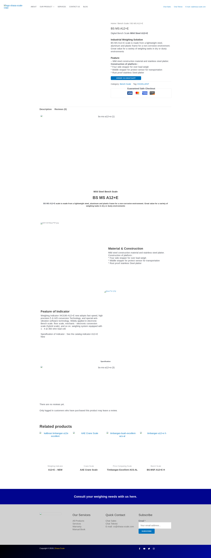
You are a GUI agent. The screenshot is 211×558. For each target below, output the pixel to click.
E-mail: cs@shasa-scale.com (196, 7)
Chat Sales (167, 7)
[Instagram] (154, 549)
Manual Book (79, 529)
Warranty (77, 526)
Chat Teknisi (178, 7)
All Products (78, 521)
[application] (53, 7)
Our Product (46, 7)
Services (62, 7)
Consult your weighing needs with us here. (105, 496)
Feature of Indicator (55, 311)
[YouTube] (144, 549)
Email (142, 521)
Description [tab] (46, 109)
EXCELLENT (143, 84)
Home (113, 23)
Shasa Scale (60, 548)
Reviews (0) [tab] (61, 109)
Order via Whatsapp (126, 78)
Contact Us (74, 7)
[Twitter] (149, 549)
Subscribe (147, 531)
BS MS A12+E (49, 203)
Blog (85, 7)
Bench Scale (123, 23)
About (33, 7)
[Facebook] (140, 549)
